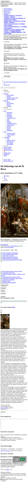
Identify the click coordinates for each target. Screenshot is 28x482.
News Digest (7, 76)
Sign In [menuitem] (5, 84)
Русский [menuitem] (6, 82)
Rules (7, 479)
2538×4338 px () (16, 246)
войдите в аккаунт (5, 450)
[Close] (1, 443)
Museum (6, 91)
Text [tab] (5, 178)
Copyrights (3, 480)
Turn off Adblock (5, 407)
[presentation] (15, 181)
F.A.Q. (5, 478)
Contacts (14, 478)
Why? (13, 307)
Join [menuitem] (9, 84)
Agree (22, 459)
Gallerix (7, 469)
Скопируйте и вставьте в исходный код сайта (13, 460)
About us (9, 478)
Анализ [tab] (6, 180)
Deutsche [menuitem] (23, 82)
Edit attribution (4, 244)
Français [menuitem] (19, 82)
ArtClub (8, 108)
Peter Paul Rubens (9, 247)
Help (2, 478)
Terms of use (12, 479)
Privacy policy (19, 479)
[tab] (6, 176)
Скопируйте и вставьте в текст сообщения (12, 465)
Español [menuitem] (14, 82)
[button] (8, 8)
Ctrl (12, 250)
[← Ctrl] (11, 259)
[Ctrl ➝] (11, 271)
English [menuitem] (10, 82)
